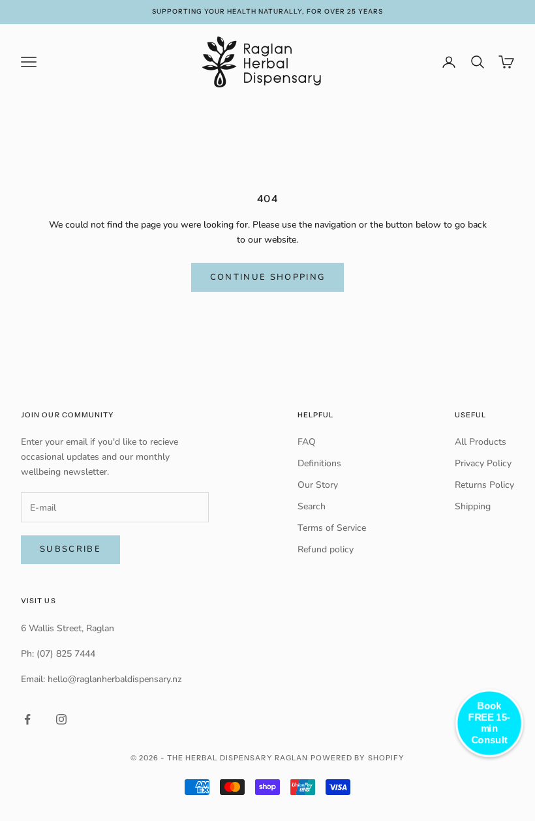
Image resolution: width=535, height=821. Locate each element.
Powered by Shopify (358, 757)
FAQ (307, 442)
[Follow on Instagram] (61, 719)
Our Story (318, 485)
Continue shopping (268, 277)
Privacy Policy (483, 463)
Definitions (319, 463)
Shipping (473, 506)
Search (312, 506)
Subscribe (70, 549)
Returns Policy (484, 485)
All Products (480, 442)
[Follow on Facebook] (27, 719)
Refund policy (326, 549)
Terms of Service (332, 528)
